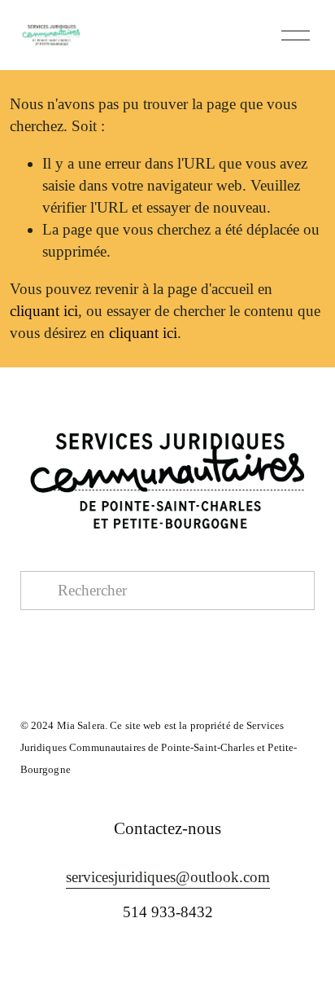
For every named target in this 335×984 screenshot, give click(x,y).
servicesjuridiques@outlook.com (168, 876)
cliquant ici (44, 310)
